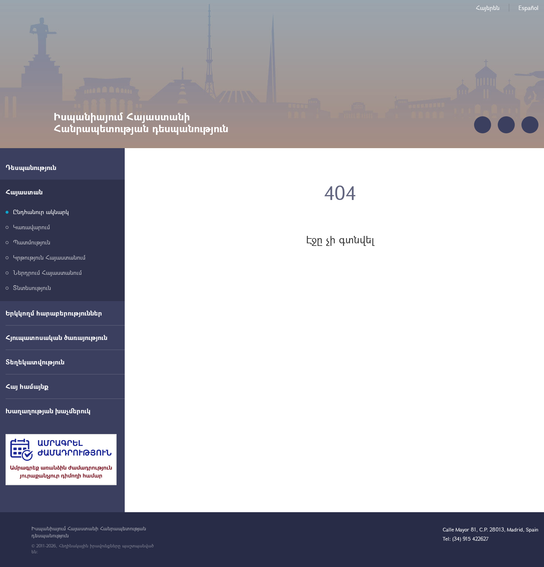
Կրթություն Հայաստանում (49, 257)
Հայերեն (488, 7)
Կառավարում (31, 227)
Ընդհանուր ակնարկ (41, 212)
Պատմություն (31, 242)
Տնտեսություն (32, 287)
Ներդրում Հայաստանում (47, 272)
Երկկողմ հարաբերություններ (54, 312)
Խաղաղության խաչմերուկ (48, 410)
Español (528, 7)
